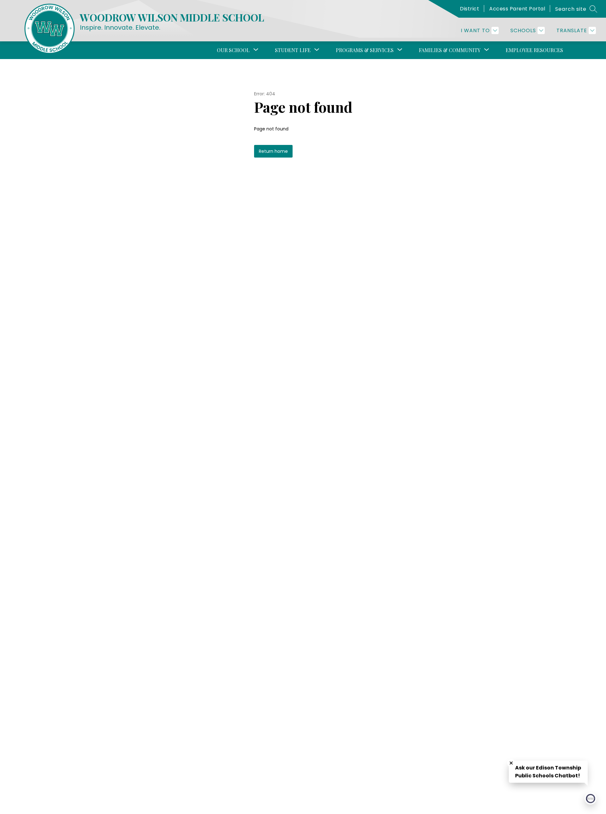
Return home (273, 151)
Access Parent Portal (517, 8)
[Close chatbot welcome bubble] (511, 763)
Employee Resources (534, 50)
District (469, 8)
